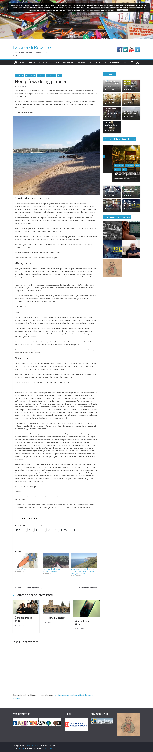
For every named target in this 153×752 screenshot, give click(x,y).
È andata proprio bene (23, 619)
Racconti (41, 75)
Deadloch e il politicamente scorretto (130, 203)
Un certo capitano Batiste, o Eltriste (112, 124)
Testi (30, 62)
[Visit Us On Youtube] (131, 48)
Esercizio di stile (131, 100)
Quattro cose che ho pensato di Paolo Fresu (111, 111)
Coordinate (83, 62)
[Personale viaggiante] (56, 601)
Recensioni (43, 62)
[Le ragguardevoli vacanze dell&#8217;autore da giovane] (56, 560)
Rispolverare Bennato (87, 587)
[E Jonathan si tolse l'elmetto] (112, 268)
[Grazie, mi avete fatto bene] (131, 249)
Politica (109, 169)
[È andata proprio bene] (26, 601)
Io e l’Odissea (110, 100)
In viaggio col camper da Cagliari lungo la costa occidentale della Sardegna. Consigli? (82, 571)
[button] (34, 62)
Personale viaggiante (56, 617)
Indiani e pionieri (116, 174)
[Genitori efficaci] (28, 560)
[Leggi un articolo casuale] (137, 62)
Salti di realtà (51, 75)
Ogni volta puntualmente (130, 112)
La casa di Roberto (32, 47)
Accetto (122, 10)
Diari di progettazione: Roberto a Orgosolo (130, 82)
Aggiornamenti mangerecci (130, 190)
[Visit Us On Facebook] (120, 48)
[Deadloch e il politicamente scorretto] (112, 249)
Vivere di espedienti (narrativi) (28, 587)
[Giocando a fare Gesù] (86, 601)
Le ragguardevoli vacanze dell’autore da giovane (52, 570)
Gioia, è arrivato (111, 205)
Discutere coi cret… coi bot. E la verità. (111, 83)
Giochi (56, 62)
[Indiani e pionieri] (121, 146)
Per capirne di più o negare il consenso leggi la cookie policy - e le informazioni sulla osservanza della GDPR (82, 10)
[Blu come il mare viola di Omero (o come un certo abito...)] (131, 230)
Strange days (69, 62)
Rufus (28, 87)
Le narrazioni (30, 75)
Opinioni (130, 165)
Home (22, 62)
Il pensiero (120, 165)
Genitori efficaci (20, 569)
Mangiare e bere (116, 62)
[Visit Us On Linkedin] (137, 48)
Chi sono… (99, 62)
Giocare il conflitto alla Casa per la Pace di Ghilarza (112, 188)
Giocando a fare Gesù (83, 623)
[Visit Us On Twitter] (125, 48)
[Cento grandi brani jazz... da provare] (112, 230)
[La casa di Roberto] (76, 1)
